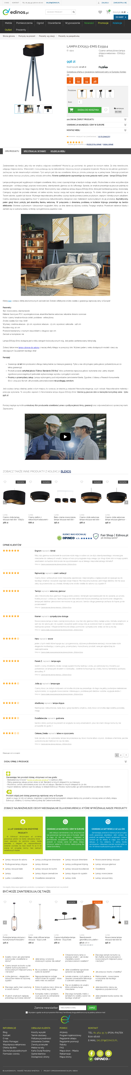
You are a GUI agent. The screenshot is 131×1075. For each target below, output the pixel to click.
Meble (8, 23)
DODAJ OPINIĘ (108, 144)
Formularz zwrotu (11, 1054)
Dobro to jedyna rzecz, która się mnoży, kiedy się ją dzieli (48, 988)
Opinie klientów (38, 1054)
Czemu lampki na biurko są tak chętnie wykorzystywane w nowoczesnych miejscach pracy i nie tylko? (18, 969)
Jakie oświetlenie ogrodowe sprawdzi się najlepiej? (77, 971)
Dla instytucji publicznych (15, 1051)
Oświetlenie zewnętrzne (45, 878)
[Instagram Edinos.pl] (100, 1054)
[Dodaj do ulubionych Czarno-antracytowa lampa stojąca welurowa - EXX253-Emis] (106, 110)
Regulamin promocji (69, 1041)
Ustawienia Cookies (40, 1041)
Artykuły (64, 1032)
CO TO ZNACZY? (104, 137)
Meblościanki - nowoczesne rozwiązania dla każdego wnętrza (107, 978)
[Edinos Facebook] (91, 1054)
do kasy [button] (120, 17)
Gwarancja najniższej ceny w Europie (85, 125)
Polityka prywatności (41, 1038)
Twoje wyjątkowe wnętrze (37, 780)
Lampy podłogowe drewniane (47, 860)
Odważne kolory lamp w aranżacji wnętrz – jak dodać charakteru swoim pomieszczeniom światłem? (77, 958)
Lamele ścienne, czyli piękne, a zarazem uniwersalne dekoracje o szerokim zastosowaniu (78, 978)
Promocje (103, 23)
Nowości (89, 23)
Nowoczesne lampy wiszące (107, 860)
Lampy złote (70, 878)
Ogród (40, 23)
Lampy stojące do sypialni (76, 873)
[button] (74, 12)
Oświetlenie (54, 23)
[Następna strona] (126, 755)
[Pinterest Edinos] (108, 1054)
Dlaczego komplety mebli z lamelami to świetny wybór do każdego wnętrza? (77, 996)
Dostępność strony (40, 1057)
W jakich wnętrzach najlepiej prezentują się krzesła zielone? (18, 997)
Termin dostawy (38, 1035)
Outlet (8, 29)
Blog (5, 1032)
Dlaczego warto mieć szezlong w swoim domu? (18, 988)
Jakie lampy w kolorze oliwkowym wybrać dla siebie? (48, 960)
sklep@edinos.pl (53, 3)
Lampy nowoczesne (103, 873)
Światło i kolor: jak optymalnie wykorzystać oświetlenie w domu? (17, 959)
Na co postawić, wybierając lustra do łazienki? (46, 971)
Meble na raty (37, 1047)
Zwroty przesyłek (39, 1044)
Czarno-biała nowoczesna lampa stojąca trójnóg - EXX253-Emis (62, 630)
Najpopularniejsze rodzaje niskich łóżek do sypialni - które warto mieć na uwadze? (48, 978)
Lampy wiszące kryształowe (77, 869)
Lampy (8, 873)
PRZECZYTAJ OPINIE (94, 144)
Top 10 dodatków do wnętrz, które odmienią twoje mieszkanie (77, 987)
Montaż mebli (73, 130)
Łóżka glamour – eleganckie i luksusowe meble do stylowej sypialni (17, 978)
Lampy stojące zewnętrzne (46, 873)
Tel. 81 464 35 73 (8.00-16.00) (32, 3)
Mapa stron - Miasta (69, 1051)
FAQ (62, 1047)
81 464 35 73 (100, 1032)
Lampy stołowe (41, 864)
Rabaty (63, 1044)
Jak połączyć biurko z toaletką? (108, 972)
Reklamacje (65, 1054)
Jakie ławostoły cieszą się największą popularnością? (106, 988)
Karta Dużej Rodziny (40, 1051)
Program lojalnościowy (70, 1035)
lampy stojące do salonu (29, 347)
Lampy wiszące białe (14, 869)
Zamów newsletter (46, 1007)
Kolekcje (117, 23)
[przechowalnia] (101, 12)
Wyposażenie (72, 23)
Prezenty (21, 29)
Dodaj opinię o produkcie (16, 762)
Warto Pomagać (10, 1041)
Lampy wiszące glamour (105, 864)
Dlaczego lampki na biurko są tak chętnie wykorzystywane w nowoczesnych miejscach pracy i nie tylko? (108, 958)
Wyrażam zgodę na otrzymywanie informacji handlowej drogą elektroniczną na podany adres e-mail (66, 1012)
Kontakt (15, 3)
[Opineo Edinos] (99, 1059)
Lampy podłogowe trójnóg (76, 864)
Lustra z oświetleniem (14, 878)
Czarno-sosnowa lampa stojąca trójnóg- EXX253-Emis (58, 564)
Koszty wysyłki (38, 1032)
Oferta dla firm (10, 1047)
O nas (6, 3)
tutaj (9, 301)
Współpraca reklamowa (14, 1044)
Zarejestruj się (120, 3)
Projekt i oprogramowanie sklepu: (61, 1071)
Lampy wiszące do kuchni (46, 869)
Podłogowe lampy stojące (16, 864)
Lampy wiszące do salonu (16, 860)
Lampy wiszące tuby (104, 878)
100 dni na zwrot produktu (80, 119)
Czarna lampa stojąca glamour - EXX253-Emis (56, 607)
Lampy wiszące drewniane (76, 860)
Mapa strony (66, 1057)
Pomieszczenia (24, 23)
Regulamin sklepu (68, 1038)
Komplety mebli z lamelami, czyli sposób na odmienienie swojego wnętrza (47, 996)
